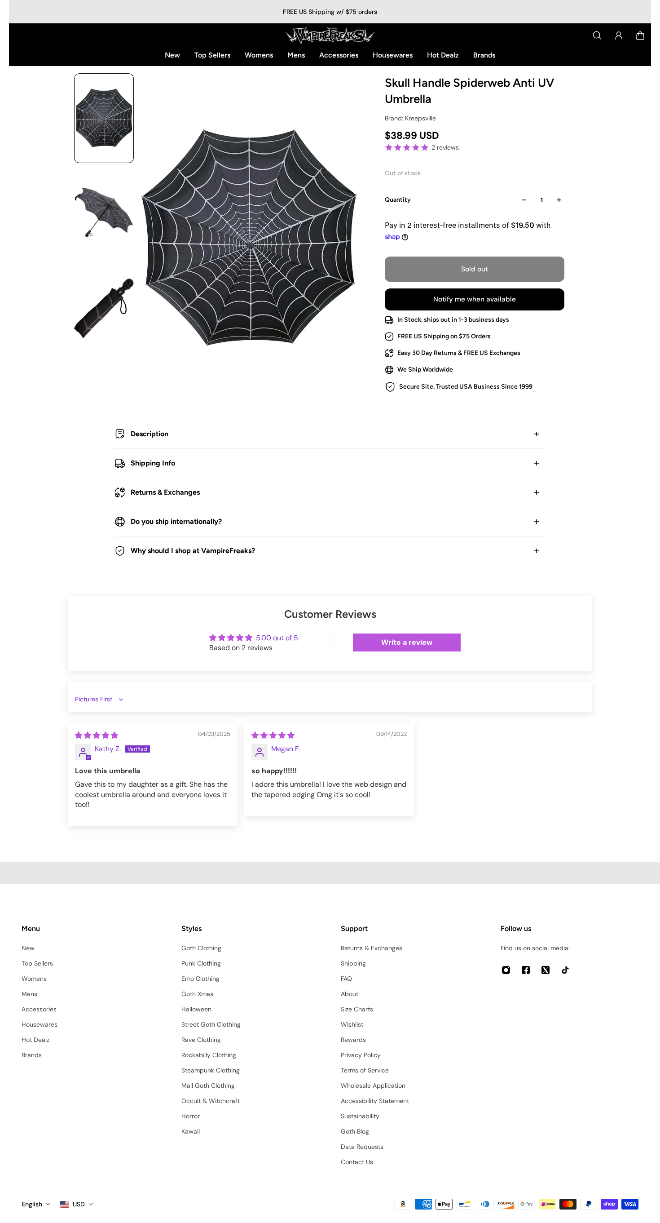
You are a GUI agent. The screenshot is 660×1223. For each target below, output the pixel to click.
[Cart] (640, 35)
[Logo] (330, 35)
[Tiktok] (565, 970)
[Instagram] (506, 970)
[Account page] (618, 35)
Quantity (398, 200)
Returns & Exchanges (165, 492)
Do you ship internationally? (176, 521)
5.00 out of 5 (277, 638)
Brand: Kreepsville (410, 118)
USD (79, 1204)
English (32, 1204)
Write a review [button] (406, 642)
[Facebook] (526, 970)
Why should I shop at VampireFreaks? (193, 550)
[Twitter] (545, 970)
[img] (96, 735)
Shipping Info (153, 463)
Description (149, 434)
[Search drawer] (597, 35)
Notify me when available (474, 299)
